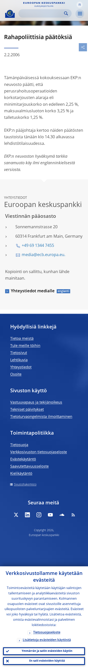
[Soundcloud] (62, 515)
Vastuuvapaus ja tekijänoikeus (36, 402)
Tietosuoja (19, 445)
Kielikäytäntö (21, 474)
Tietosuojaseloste (46, 632)
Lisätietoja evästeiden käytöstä (47, 640)
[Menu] (80, 13)
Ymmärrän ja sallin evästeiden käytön (47, 651)
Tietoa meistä (22, 339)
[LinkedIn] (27, 515)
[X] (16, 515)
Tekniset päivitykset (27, 410)
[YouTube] (50, 515)
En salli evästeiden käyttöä (47, 661)
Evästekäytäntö (23, 459)
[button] (80, 5)
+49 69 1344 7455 (38, 246)
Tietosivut (18, 353)
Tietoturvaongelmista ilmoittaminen (41, 417)
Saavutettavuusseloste (29, 466)
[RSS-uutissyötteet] (73, 515)
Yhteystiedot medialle (33, 291)
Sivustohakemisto (25, 484)
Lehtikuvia (19, 360)
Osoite (15, 374)
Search (66, 13)
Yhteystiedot (21, 367)
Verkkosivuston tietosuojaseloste (38, 452)
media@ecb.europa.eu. (43, 255)
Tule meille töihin (25, 346)
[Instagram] (39, 515)
